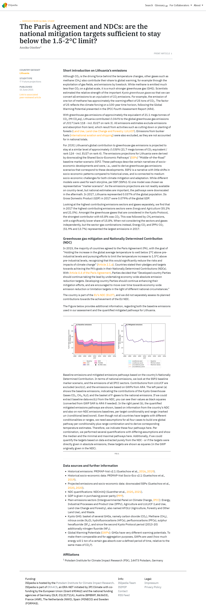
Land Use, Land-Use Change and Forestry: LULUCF (103, 131)
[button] (163, 53)
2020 (71, 487)
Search (149, 5)
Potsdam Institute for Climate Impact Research (85, 583)
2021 (137, 491)
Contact (123, 591)
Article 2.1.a (105, 264)
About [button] (197, 5)
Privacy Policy (152, 587)
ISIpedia (13, 5)
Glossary (160, 5)
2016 (142, 471)
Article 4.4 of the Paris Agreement (90, 272)
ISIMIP (122, 587)
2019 (150, 471)
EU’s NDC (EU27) (104, 295)
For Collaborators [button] (180, 5)
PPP (119, 496)
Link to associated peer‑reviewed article (30, 96)
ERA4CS (52, 587)
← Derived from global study (37, 21)
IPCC (156, 500)
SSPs (134, 157)
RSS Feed (124, 595)
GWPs (105, 532)
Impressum (151, 583)
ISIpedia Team (127, 583)
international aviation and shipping (92, 135)
